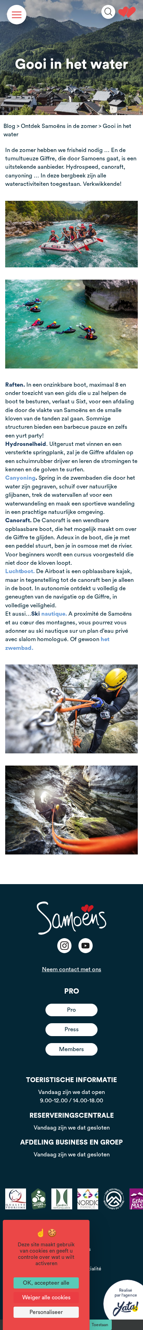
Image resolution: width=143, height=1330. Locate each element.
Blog (9, 126)
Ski (48, 614)
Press (72, 1029)
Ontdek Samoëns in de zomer (59, 126)
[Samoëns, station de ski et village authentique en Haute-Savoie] (127, 12)
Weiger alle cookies (46, 1297)
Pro (71, 1010)
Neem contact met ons (71, 969)
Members (71, 1049)
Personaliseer (46, 1312)
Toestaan (100, 1325)
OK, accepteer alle (46, 1283)
